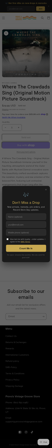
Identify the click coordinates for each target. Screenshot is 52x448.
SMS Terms (25, 241)
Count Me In (25, 248)
